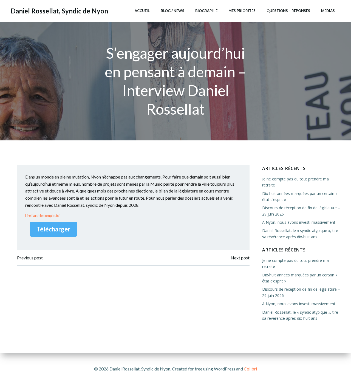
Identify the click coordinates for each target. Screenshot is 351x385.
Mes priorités (242, 11)
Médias (328, 11)
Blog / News (172, 11)
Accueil (142, 11)
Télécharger (53, 229)
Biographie (206, 11)
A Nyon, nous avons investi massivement (298, 222)
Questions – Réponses (288, 11)
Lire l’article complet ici (42, 215)
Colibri (250, 368)
